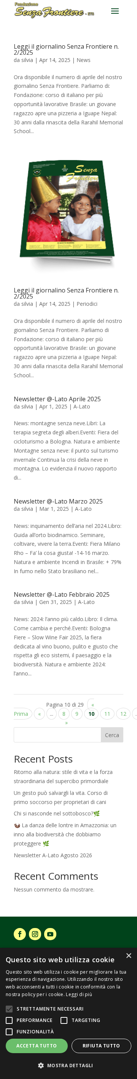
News (83, 60)
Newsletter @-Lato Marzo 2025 (58, 501)
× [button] (128, 956)
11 (107, 713)
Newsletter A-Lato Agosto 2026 (53, 855)
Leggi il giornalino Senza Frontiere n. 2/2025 (66, 49)
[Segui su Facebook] (20, 934)
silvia (27, 60)
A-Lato (81, 406)
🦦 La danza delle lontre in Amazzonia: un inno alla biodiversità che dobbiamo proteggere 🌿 (65, 834)
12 (123, 713)
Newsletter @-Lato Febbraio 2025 (62, 594)
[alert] (68, 1013)
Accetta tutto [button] (36, 1045)
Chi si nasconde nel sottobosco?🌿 (57, 813)
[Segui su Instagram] (35, 934)
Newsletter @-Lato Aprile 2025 (57, 399)
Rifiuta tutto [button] (101, 1045)
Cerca (112, 735)
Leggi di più (79, 994)
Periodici (86, 303)
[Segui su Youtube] (50, 934)
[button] (68, 1065)
